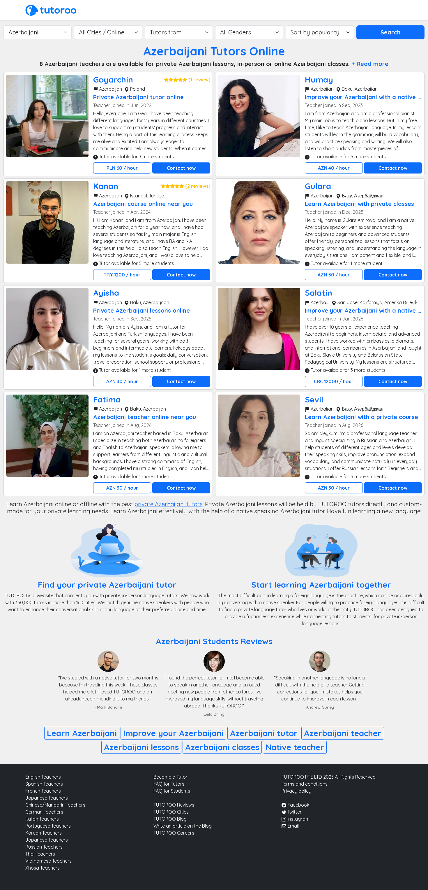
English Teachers (43, 777)
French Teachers (43, 791)
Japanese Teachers (46, 798)
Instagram (297, 819)
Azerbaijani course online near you (143, 203)
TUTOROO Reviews (173, 805)
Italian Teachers (42, 819)
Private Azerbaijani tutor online (138, 97)
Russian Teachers (44, 847)
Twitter (294, 812)
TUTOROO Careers (173, 833)
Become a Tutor (170, 777)
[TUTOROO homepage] (50, 10)
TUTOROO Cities (171, 812)
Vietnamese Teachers (48, 861)
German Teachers (44, 812)
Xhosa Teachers (42, 868)
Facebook (297, 805)
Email (292, 826)
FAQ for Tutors (168, 784)
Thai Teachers (40, 854)
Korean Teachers (43, 833)
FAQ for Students (171, 791)
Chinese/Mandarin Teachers (55, 805)
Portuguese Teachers (48, 826)
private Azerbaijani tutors (169, 504)
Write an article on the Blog (182, 826)
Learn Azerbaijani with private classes (359, 203)
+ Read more (369, 63)
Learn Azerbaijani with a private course (361, 417)
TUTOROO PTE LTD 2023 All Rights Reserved (329, 777)
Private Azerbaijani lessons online (141, 310)
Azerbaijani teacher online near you (144, 417)
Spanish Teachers (44, 784)
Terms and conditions (305, 784)
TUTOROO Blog (170, 819)
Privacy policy (296, 791)
